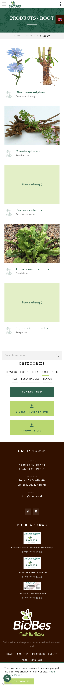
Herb (35, 372)
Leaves (47, 379)
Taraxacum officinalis (32, 269)
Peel (15, 379)
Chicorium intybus (30, 92)
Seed (55, 372)
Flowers (11, 372)
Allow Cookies (19, 681)
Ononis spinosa (28, 151)
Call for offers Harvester (32, 593)
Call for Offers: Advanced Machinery (32, 547)
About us (23, 654)
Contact (36, 660)
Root (45, 372)
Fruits (24, 372)
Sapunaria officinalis (32, 328)
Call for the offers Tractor (32, 572)
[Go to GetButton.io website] (7, 684)
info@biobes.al (32, 496)
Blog (25, 660)
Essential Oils (30, 379)
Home (17, 36)
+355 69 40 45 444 (32, 464)
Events (52, 654)
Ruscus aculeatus (29, 210)
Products (32, 36)
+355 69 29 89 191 (32, 469)
